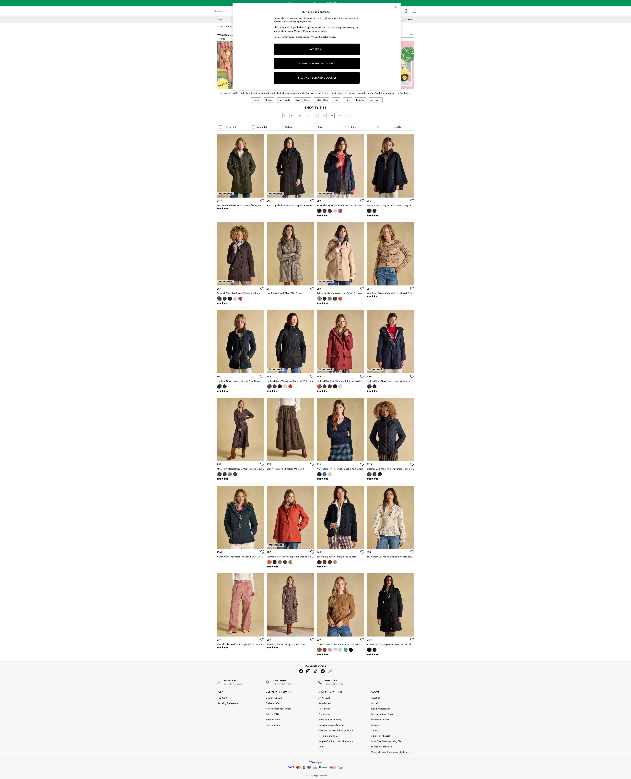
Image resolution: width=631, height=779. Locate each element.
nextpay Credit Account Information (335, 741)
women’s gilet (375, 93)
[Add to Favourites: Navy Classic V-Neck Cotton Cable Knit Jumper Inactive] (362, 464)
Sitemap (375, 725)
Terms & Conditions (328, 735)
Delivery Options (274, 697)
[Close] (395, 7)
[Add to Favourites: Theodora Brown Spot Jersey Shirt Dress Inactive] (312, 640)
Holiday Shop (322, 100)
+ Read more (404, 92)
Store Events (324, 708)
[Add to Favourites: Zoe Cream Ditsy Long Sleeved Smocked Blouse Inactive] (412, 552)
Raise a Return (273, 725)
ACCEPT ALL (316, 49)
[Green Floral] (235, 474)
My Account (324, 697)
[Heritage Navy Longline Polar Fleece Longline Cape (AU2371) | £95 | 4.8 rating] (390, 215)
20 (340, 115)
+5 (356, 650)
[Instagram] (308, 671)
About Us (375, 697)
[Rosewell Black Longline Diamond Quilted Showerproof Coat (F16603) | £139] (390, 605)
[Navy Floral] (219, 474)
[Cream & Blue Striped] (330, 650)
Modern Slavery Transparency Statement (390, 752)
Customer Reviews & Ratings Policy (335, 730)
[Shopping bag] (414, 10)
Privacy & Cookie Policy (330, 719)
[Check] (330, 299)
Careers (375, 730)
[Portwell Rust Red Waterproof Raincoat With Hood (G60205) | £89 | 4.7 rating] (340, 391)
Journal (374, 703)
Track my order (273, 719)
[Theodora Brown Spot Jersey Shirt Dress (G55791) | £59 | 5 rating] (290, 647)
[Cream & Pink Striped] (335, 650)
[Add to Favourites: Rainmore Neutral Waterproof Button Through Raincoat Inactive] (362, 289)
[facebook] (301, 671)
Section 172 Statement (381, 746)
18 (332, 115)
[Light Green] (346, 650)
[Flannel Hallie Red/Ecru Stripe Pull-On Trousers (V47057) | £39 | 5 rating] (240, 647)
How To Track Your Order (278, 708)
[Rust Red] (340, 211)
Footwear (360, 100)
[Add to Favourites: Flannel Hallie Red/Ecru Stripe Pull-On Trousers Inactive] (262, 640)
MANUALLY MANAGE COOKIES (317, 63)
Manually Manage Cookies (331, 725)
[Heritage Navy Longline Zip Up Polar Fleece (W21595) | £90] (240, 341)
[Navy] (319, 211)
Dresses (268, 100)
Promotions (324, 714)
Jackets (347, 100)
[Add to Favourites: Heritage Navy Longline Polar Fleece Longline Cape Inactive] (412, 201)
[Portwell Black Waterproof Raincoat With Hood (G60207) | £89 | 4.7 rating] (290, 391)
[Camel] (319, 650)
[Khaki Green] (335, 299)
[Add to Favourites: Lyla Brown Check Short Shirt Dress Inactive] (312, 289)
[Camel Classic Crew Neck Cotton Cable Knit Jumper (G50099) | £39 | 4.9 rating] (340, 654)
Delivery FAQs (273, 703)
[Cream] (330, 474)
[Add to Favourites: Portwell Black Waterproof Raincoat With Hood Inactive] (312, 376)
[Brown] (230, 474)
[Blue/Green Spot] (225, 474)
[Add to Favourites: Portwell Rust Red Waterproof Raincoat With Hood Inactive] (362, 376)
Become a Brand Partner (383, 714)
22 (348, 115)
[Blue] (325, 474)
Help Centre (223, 697)
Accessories (375, 100)
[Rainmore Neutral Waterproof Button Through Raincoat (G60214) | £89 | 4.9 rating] (340, 303)
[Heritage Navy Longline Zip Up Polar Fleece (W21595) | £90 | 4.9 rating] (240, 391)
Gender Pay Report (380, 735)
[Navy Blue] (369, 474)
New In (256, 100)
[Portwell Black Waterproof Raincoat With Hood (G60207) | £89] (290, 341)
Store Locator (324, 703)
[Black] (325, 211)
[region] (317, 46)
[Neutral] (335, 211)
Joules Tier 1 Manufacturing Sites (386, 741)
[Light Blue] (340, 650)
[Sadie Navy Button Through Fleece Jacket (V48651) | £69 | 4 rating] (340, 566)
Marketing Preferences (228, 703)
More (398, 127)
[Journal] (330, 671)
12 (307, 115)
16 (324, 115)
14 (316, 115)
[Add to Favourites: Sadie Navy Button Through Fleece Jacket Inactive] (362, 552)
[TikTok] (315, 671)
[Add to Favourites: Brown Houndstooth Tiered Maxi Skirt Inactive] (312, 464)
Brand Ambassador (380, 708)
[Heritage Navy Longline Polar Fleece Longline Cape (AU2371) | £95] (390, 166)
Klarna (321, 746)
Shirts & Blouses (302, 100)
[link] (405, 10)
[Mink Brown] (335, 562)
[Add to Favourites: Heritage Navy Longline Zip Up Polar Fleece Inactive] (262, 376)
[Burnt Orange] (325, 562)
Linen (336, 100)
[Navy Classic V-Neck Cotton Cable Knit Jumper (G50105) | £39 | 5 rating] (340, 479)
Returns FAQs (272, 714)
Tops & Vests (284, 100)
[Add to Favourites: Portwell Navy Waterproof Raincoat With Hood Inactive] (362, 201)
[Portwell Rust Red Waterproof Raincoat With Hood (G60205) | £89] (340, 341)
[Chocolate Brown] (330, 211)
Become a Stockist (380, 719)
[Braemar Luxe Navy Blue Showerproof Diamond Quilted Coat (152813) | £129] (390, 429)
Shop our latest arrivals (315, 2)
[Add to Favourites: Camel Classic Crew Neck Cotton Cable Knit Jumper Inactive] (362, 640)
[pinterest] (322, 671)
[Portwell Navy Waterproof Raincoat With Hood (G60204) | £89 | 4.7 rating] (340, 215)
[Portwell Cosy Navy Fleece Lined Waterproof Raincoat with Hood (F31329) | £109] (390, 341)
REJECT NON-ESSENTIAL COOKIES (317, 77)
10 (299, 115)
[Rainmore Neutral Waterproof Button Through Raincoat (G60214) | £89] (340, 253)
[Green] (225, 386)
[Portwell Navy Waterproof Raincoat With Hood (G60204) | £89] (340, 166)
